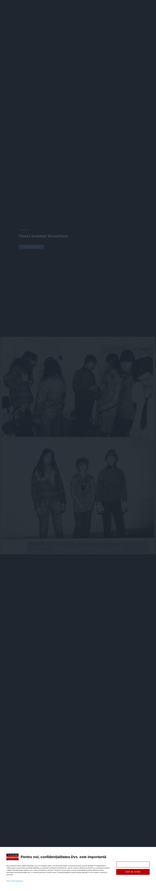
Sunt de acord (132, 872)
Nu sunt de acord (133, 864)
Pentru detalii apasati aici (14, 881)
